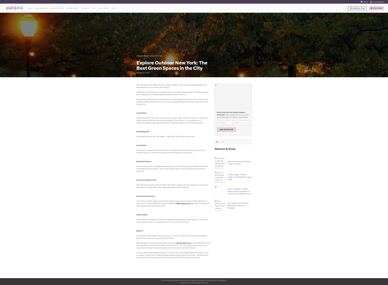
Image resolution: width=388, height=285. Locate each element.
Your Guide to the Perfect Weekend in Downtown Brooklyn (238, 205)
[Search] (217, 142)
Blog (145, 56)
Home (138, 56)
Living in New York (156, 56)
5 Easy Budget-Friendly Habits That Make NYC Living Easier (239, 177)
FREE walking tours (183, 203)
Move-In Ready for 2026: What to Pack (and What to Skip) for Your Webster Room (239, 191)
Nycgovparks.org (183, 243)
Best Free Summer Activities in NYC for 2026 (239, 162)
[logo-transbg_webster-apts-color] (14, 8)
